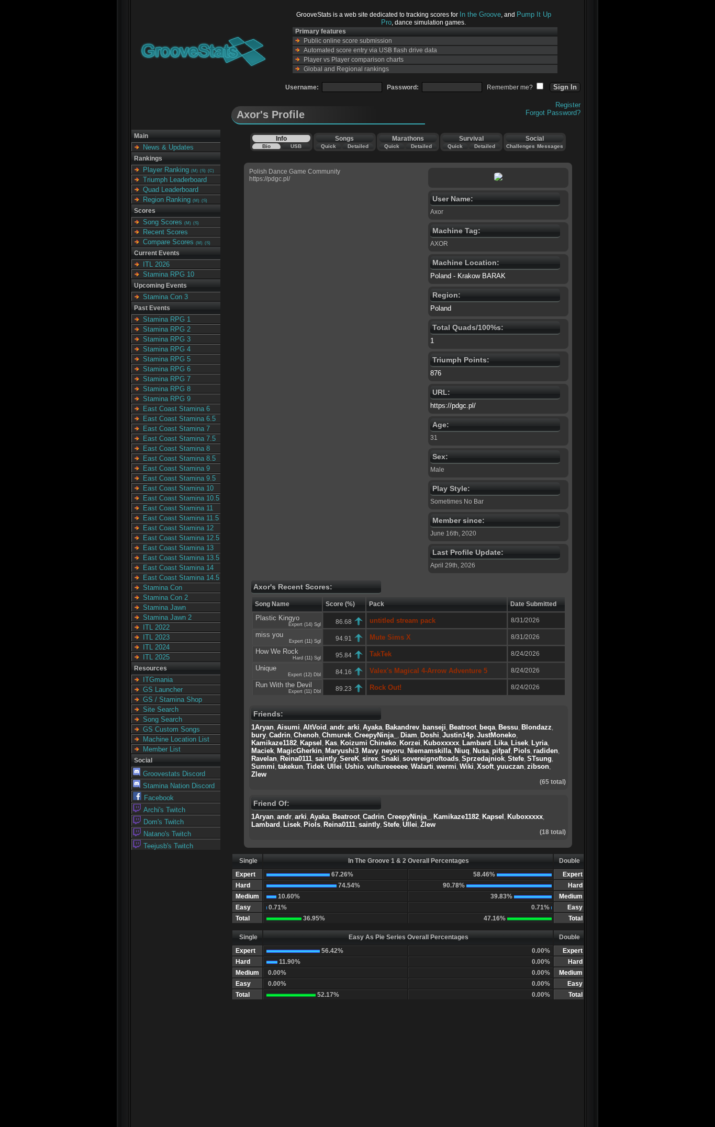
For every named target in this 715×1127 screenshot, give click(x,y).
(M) (194, 170)
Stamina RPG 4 (167, 349)
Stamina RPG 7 (167, 379)
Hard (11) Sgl (307, 658)
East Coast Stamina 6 (176, 409)
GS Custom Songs (171, 729)
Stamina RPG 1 (167, 319)
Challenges (520, 146)
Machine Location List (176, 739)
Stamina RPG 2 (167, 329)
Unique (265, 668)
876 (435, 373)
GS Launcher (163, 689)
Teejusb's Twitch (168, 846)
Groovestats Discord (174, 774)
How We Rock (276, 651)
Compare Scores (168, 242)
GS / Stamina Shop (172, 699)
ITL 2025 (156, 657)
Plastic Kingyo (277, 618)
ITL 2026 (156, 264)
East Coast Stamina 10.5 (181, 498)
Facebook (159, 798)
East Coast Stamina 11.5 (181, 518)
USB (296, 146)
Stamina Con (162, 587)
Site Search (160, 709)
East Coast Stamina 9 (176, 468)
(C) (211, 170)
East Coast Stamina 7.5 (179, 438)
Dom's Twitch (163, 822)
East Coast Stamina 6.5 (179, 419)
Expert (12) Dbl (304, 674)
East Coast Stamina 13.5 (181, 558)
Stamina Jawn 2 (167, 617)
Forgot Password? (553, 113)
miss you (269, 635)
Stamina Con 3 (165, 297)
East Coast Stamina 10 (178, 488)
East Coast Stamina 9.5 (179, 478)
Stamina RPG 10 (168, 274)
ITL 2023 (156, 637)
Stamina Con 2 (165, 597)
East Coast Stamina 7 (176, 428)
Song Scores (162, 222)
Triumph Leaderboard (175, 180)
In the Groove (480, 14)
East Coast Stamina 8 (176, 448)
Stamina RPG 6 (167, 369)
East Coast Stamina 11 (178, 508)
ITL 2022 (156, 627)
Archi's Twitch (164, 810)
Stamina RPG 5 (167, 359)
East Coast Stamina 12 (178, 528)
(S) (203, 170)
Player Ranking (166, 170)
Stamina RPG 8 (167, 389)
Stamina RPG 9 (167, 399)
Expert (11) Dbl (304, 691)
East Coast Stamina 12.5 (181, 538)
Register (567, 105)
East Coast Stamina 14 (178, 568)
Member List (162, 749)
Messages (550, 146)
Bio (266, 146)
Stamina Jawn (164, 607)
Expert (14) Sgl (304, 624)
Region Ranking (167, 199)
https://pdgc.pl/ (453, 405)
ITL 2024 (156, 647)
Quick (328, 146)
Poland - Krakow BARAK (468, 276)
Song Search (162, 719)
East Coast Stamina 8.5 (179, 458)
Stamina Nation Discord (179, 786)
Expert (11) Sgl (305, 641)
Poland (440, 308)
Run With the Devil (283, 685)
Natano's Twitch (167, 834)
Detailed (358, 146)
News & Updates (168, 147)
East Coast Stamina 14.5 (181, 578)
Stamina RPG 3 (167, 339)
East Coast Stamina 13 (178, 548)
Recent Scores (165, 232)
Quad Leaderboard (170, 189)
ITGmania (158, 680)
